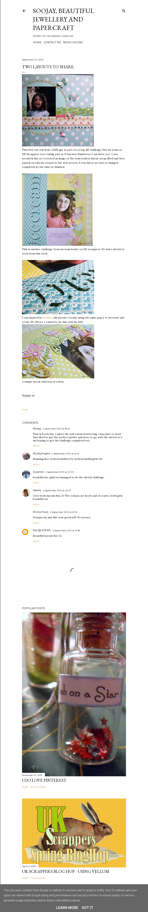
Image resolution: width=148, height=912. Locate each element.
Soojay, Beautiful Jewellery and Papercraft (63, 19)
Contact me (52, 42)
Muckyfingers (41, 453)
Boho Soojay (73, 42)
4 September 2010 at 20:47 (57, 490)
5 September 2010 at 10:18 (66, 530)
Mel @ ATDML (42, 530)
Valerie (37, 490)
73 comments (38, 878)
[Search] (124, 10)
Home (37, 42)
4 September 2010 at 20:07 (59, 472)
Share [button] (25, 409)
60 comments (38, 787)
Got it (87, 908)
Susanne (38, 472)
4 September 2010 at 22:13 (63, 512)
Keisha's (48, 317)
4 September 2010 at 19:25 (65, 453)
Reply (36, 446)
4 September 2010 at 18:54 (56, 428)
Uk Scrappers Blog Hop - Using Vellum (65, 871)
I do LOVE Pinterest (44, 780)
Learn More (67, 908)
